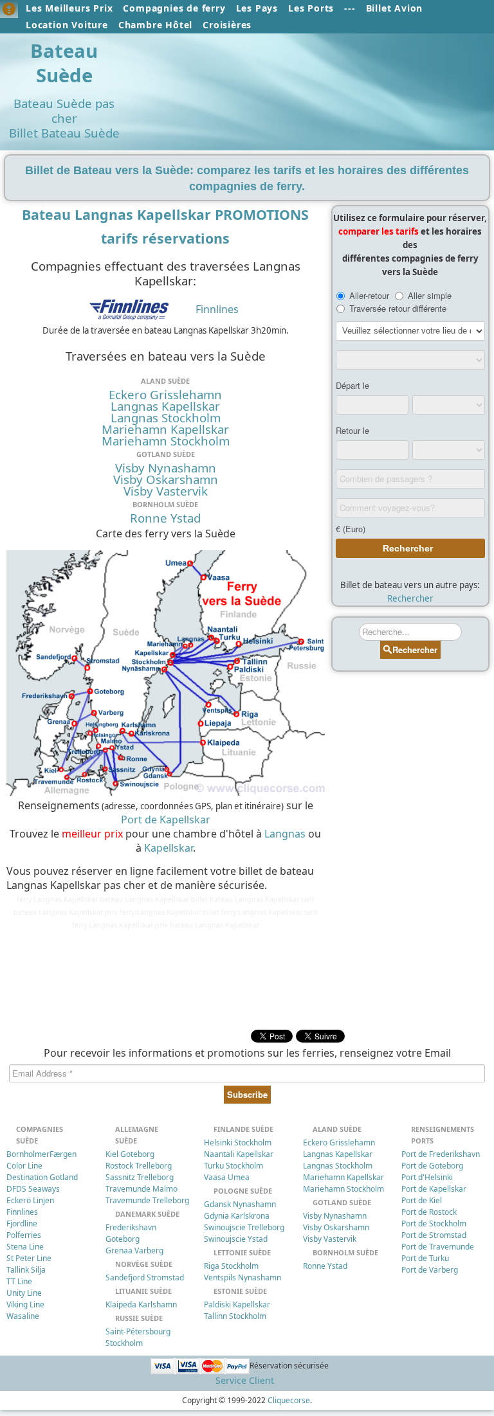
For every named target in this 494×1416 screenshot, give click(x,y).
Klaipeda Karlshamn (141, 1304)
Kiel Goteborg (129, 1154)
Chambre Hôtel (155, 25)
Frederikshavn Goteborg (130, 1233)
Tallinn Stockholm (235, 1316)
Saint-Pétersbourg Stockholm (137, 1337)
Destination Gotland (42, 1177)
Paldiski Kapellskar (237, 1304)
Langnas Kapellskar (165, 406)
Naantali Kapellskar (238, 1154)
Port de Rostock (429, 1211)
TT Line (19, 1281)
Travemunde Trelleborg (147, 1200)
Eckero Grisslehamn (165, 394)
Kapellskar (168, 848)
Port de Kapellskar (165, 819)
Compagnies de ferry (174, 8)
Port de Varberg (429, 1269)
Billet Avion (394, 8)
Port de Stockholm (433, 1223)
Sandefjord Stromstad (144, 1277)
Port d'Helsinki (427, 1177)
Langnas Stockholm (166, 418)
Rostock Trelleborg (138, 1165)
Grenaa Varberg (134, 1250)
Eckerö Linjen (30, 1200)
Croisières (227, 25)
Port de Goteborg (432, 1165)
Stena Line (25, 1246)
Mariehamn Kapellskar (165, 429)
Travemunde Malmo (141, 1188)
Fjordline (21, 1223)
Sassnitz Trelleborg (139, 1177)
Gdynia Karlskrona (237, 1215)
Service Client (244, 1380)
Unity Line (24, 1292)
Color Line (24, 1165)
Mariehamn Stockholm (166, 441)
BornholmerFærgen (41, 1154)
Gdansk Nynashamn (240, 1204)
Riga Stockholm (231, 1265)
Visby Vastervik (166, 491)
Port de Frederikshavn (440, 1154)
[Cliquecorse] (9, 9)
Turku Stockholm (233, 1165)
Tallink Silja (26, 1269)
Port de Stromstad (433, 1235)
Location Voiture (67, 25)
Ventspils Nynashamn (242, 1277)
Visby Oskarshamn (165, 479)
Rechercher (410, 598)
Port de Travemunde (437, 1246)
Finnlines (217, 309)
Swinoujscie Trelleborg (244, 1227)
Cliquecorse (289, 1400)
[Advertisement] (162, 977)
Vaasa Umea (227, 1177)
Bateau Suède (64, 63)
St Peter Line (28, 1258)
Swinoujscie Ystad (236, 1238)
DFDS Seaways (33, 1188)
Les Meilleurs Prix (69, 8)
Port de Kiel (421, 1200)
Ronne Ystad (165, 518)
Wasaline (22, 1316)
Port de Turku (425, 1258)
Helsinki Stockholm (237, 1142)
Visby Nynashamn (165, 468)
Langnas (285, 834)
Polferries (23, 1235)
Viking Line (25, 1304)
